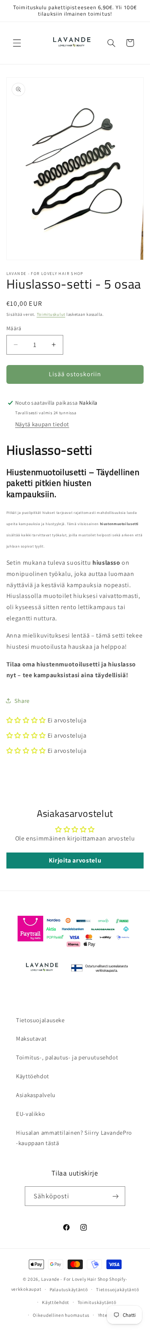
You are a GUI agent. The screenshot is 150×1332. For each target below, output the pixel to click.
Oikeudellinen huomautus (61, 1315)
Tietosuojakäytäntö (117, 1289)
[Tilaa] (115, 1196)
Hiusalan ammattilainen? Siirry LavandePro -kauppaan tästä (74, 1138)
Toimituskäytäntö (97, 1302)
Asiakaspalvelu (36, 1095)
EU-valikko (30, 1113)
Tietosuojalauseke (40, 1020)
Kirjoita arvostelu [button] (75, 860)
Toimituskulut (51, 314)
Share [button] (22, 700)
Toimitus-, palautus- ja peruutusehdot (67, 1057)
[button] (17, 43)
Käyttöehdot (32, 1076)
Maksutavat (31, 1038)
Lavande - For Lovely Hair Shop (74, 1279)
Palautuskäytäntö (69, 1289)
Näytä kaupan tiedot (42, 424)
